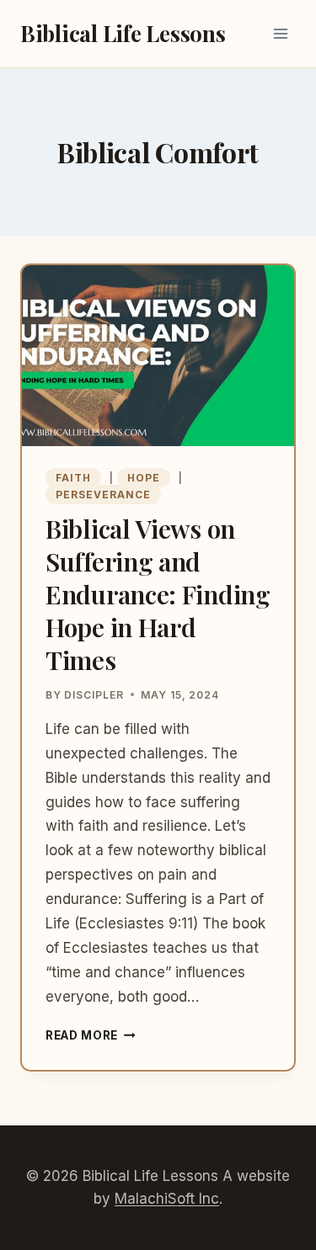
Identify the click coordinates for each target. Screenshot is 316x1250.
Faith (73, 477)
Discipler (94, 695)
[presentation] (158, 355)
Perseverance (103, 494)
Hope (143, 477)
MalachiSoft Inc (167, 1198)
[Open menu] (280, 33)
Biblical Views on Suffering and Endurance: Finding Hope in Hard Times (158, 594)
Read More (91, 1035)
